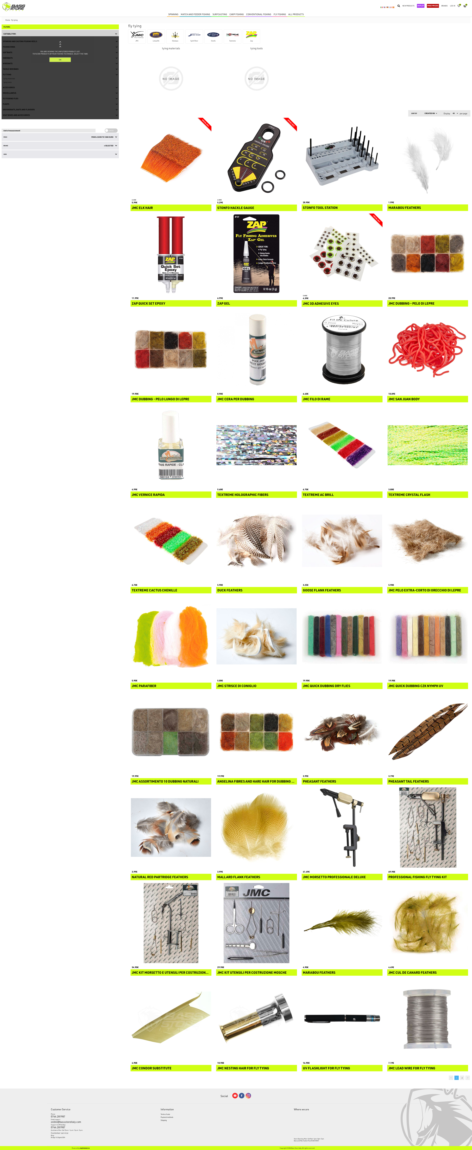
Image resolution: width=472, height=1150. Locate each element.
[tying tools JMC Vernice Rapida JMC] (171, 445)
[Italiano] (381, 7)
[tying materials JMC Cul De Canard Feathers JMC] (428, 923)
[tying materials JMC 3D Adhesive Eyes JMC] (342, 254)
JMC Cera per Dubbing (235, 399)
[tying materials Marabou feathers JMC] (342, 923)
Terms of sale (165, 1114)
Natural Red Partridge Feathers (160, 877)
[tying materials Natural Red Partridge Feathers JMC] (171, 827)
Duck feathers (229, 590)
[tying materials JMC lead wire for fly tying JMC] (428, 1019)
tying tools (256, 48)
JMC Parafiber (144, 686)
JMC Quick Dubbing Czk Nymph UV (415, 686)
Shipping (164, 1120)
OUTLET (420, 5)
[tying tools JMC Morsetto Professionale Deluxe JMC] (342, 827)
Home (7, 20)
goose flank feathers (322, 590)
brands (444, 6)
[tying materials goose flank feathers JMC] (342, 541)
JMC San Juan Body (404, 399)
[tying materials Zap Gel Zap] (256, 254)
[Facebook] (241, 1098)
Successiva (467, 1078)
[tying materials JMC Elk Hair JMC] (171, 158)
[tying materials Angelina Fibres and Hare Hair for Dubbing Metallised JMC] (256, 732)
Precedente (451, 1078)
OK (60, 60)
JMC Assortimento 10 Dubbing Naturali (165, 781)
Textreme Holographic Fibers (242, 495)
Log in (452, 6)
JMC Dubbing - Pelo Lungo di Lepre (160, 399)
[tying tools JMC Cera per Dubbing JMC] (256, 350)
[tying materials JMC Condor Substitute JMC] (171, 1019)
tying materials (171, 48)
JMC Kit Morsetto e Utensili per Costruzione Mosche (171, 972)
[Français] (390, 7)
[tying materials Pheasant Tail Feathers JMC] (428, 732)
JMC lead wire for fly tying (411, 1068)
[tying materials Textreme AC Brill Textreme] (342, 445)
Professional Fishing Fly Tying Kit (417, 877)
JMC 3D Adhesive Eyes (321, 303)
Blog (52, 1135)
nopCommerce (85, 1148)
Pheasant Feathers (319, 781)
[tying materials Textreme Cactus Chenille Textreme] (171, 541)
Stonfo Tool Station (320, 208)
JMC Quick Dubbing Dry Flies (326, 686)
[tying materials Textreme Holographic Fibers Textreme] (256, 445)
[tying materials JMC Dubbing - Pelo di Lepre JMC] (428, 254)
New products (408, 6)
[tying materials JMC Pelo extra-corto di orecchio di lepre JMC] (428, 541)
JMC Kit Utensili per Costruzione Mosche (252, 972)
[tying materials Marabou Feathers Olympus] (428, 158)
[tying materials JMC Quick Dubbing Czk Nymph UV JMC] (428, 636)
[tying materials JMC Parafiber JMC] (171, 636)
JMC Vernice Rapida (148, 495)
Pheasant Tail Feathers (408, 781)
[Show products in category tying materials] (171, 78)
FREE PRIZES (432, 5)
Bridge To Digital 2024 (58, 1137)
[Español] (393, 7)
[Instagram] (248, 1098)
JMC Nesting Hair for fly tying (243, 1068)
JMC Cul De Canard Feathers (412, 972)
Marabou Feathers (404, 208)
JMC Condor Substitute (151, 1068)
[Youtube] (235, 1098)
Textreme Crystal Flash (409, 495)
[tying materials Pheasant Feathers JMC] (342, 732)
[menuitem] (91, 1135)
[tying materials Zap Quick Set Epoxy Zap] (171, 254)
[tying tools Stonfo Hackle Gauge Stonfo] (256, 158)
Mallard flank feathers (238, 877)
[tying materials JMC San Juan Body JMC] (428, 350)
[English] (384, 7)
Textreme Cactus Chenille (154, 590)
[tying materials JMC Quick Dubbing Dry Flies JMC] (342, 636)
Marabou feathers (319, 972)
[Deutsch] (387, 7)
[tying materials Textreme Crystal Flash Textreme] (428, 445)
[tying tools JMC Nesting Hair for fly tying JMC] (256, 1019)
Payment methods (167, 1117)
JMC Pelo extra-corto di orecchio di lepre (424, 590)
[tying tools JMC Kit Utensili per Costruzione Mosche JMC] (256, 923)
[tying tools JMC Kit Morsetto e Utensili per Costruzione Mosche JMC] (171, 923)
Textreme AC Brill (318, 495)
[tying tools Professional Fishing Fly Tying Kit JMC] (428, 827)
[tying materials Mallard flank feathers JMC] (256, 827)
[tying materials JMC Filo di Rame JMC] (342, 350)
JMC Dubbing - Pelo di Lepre (411, 303)
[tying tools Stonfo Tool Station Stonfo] (342, 158)
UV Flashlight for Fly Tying (326, 1068)
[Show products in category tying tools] (256, 78)
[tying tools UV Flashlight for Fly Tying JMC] (342, 1019)
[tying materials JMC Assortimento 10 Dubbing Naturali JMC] (171, 732)
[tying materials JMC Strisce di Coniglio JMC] (256, 636)
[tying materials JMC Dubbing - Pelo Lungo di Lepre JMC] (171, 350)
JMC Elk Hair (142, 208)
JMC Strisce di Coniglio (236, 686)
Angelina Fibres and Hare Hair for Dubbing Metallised (256, 781)
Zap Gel (223, 303)
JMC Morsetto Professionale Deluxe (334, 877)
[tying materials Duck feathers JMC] (256, 541)
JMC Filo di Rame (316, 399)
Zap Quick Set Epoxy (148, 303)
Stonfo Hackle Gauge (235, 208)
